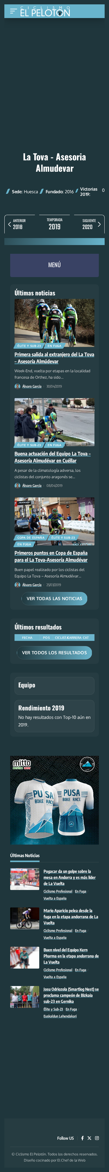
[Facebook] (82, 1138)
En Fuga (55, 345)
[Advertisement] (54, 61)
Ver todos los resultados (54, 652)
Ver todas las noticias (55, 598)
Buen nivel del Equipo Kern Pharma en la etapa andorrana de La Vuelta (71, 955)
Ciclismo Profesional (58, 891)
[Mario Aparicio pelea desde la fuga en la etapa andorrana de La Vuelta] (24, 918)
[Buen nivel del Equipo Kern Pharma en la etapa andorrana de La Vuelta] (24, 958)
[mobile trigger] (15, 11)
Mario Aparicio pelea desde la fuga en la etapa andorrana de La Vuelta (71, 916)
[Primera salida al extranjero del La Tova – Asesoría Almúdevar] (54, 323)
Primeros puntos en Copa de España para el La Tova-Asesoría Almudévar (51, 556)
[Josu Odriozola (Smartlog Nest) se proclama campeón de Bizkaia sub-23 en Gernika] (24, 997)
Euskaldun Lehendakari (60, 1016)
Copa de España (31, 537)
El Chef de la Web (71, 1160)
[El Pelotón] (47, 12)
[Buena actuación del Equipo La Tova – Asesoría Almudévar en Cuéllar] (54, 422)
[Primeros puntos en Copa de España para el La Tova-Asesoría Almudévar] (54, 521)
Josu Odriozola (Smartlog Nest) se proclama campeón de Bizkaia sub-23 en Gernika (71, 995)
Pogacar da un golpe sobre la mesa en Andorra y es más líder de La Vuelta (70, 877)
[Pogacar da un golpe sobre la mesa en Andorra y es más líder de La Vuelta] (24, 879)
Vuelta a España (55, 898)
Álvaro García (32, 386)
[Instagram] (97, 1138)
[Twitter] (89, 1138)
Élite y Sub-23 (29, 345)
